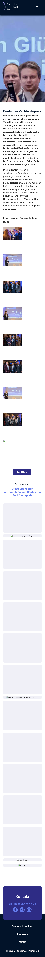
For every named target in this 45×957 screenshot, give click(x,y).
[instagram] (22, 909)
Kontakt (22, 941)
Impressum (22, 933)
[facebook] (15, 909)
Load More (22, 472)
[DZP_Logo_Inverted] (11, 2)
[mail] (29, 909)
